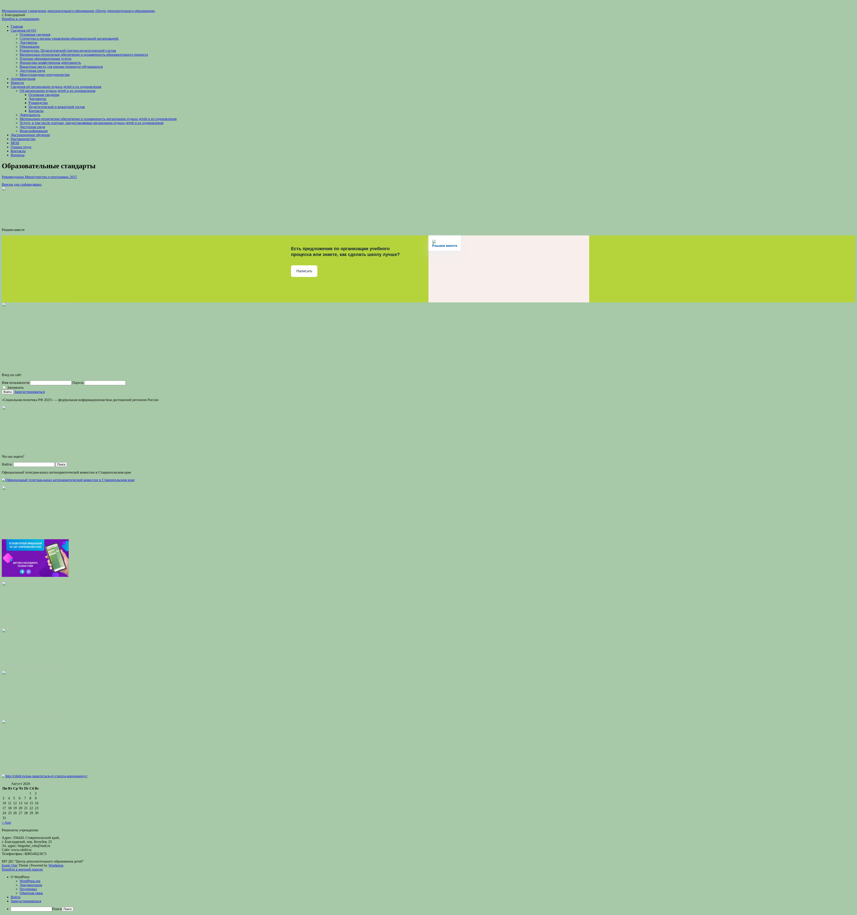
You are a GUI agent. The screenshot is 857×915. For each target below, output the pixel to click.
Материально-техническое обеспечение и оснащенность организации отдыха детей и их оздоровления (98, 119)
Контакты (36, 111)
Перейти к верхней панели (22, 869)
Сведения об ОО (23, 30)
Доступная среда (32, 71)
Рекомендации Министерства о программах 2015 (39, 177)
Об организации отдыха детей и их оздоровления (57, 91)
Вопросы (18, 155)
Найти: (7, 464)
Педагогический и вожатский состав (57, 107)
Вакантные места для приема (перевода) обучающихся (61, 67)
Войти (16, 897)
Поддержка (28, 889)
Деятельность (30, 115)
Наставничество (23, 139)
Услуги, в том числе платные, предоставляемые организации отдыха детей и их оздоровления (91, 123)
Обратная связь (31, 893)
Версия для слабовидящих (22, 184)
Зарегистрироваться (29, 392)
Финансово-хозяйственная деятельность (50, 62)
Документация (31, 885)
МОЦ (15, 143)
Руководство (38, 103)
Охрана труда (21, 147)
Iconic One (9, 865)
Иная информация (34, 131)
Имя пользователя (15, 383)
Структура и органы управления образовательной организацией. (69, 38)
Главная (17, 26)
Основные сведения (35, 34)
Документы (28, 42)
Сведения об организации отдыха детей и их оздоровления (56, 87)
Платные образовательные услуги (45, 58)
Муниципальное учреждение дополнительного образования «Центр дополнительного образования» (78, 11)
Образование (30, 46)
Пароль (77, 383)
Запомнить (15, 387)
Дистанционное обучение (30, 135)
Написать (304, 271)
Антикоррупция (23, 79)
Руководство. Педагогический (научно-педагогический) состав (68, 50)
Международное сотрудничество (45, 75)
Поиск (57, 909)
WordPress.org (30, 881)
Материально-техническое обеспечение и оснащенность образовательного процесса (84, 54)
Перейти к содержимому (21, 19)
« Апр (6, 822)
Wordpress (55, 865)
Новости (17, 83)
